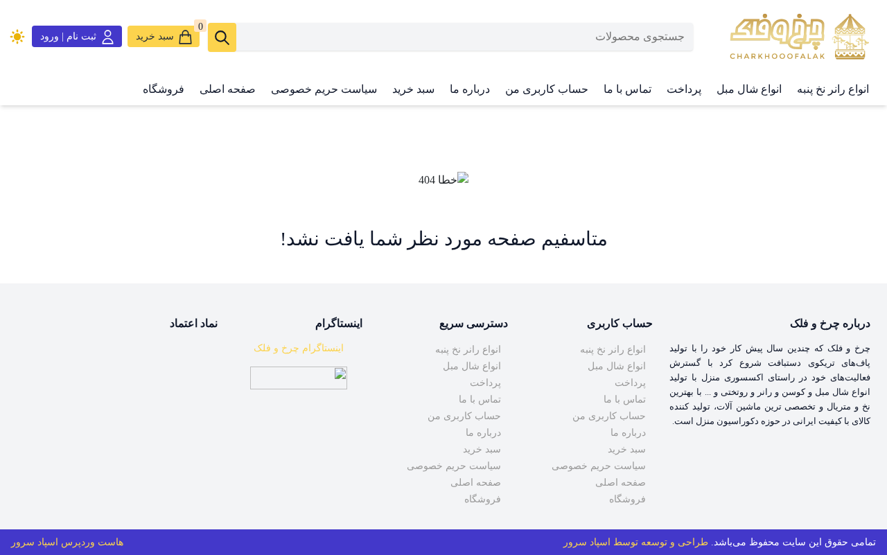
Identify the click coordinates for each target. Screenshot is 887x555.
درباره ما (470, 89)
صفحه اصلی (228, 89)
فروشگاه (163, 89)
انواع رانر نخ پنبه (833, 89)
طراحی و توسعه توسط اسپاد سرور (635, 542)
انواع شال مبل (749, 89)
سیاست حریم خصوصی (324, 89)
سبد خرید (413, 89)
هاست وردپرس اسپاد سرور (67, 542)
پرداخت (684, 89)
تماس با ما (627, 89)
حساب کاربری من (546, 89)
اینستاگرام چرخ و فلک (299, 348)
